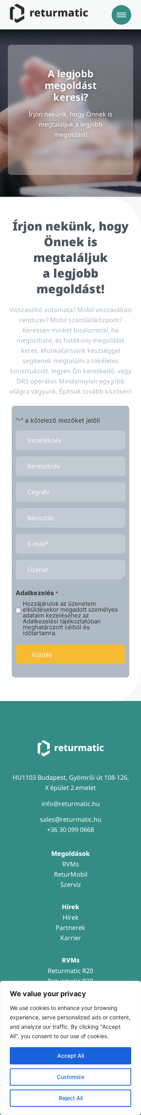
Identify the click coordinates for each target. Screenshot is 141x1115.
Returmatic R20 (70, 970)
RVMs (70, 864)
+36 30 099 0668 (70, 829)
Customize (70, 1076)
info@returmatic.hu (71, 803)
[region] (70, 1048)
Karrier (70, 937)
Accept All (70, 1055)
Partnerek (70, 927)
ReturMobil (70, 874)
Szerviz (70, 884)
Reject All (71, 1098)
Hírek (71, 917)
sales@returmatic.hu (70, 819)
